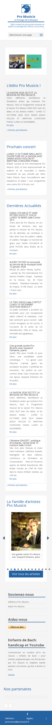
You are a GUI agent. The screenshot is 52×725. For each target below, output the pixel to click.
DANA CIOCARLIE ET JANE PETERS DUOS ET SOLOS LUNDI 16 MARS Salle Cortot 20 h (25, 216)
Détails (11, 675)
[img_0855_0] (13, 61)
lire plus (10, 125)
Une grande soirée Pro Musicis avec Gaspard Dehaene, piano (22, 348)
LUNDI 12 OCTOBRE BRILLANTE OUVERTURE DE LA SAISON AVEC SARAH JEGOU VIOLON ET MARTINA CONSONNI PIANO (24, 157)
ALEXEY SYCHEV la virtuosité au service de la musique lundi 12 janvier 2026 (26, 264)
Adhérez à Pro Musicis (18, 601)
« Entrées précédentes (17, 130)
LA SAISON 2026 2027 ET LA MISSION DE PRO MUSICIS (22, 94)
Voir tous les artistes (26, 574)
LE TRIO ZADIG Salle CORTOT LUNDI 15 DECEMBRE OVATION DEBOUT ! (25, 304)
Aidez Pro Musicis (16, 606)
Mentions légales (19, 718)
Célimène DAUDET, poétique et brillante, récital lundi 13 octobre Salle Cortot (25, 443)
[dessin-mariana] (30, 61)
